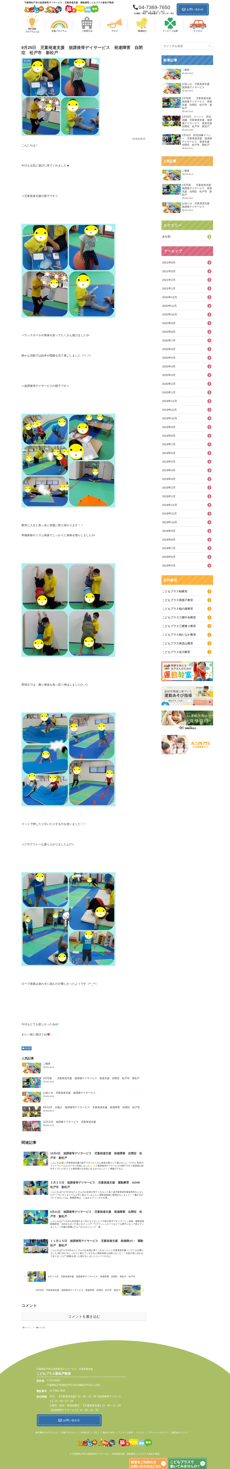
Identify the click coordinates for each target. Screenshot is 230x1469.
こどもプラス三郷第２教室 (179, 626)
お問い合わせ (195, 9)
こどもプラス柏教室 (174, 591)
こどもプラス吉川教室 (176, 652)
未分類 (28, 1048)
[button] (210, 46)
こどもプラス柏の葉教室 (177, 608)
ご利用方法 (84, 1432)
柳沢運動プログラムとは (46, 1432)
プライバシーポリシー (158, 1432)
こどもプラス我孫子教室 (177, 600)
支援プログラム (68, 1432)
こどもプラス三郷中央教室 (179, 617)
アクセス (140, 1432)
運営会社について (180, 1432)
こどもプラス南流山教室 (177, 643)
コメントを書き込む (84, 1317)
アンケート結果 (125, 1432)
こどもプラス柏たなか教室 (179, 634)
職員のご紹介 (109, 1432)
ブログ (96, 1432)
